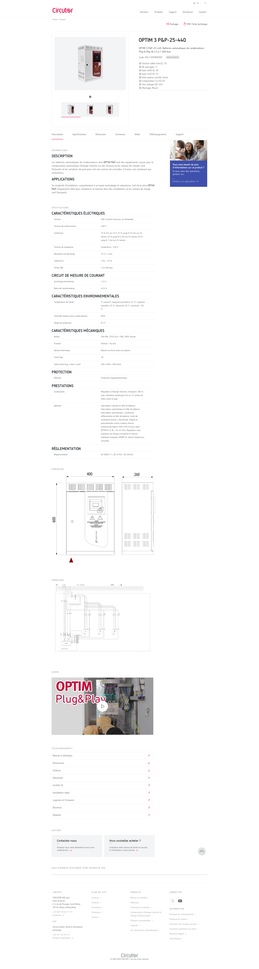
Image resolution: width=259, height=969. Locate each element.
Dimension (101, 134)
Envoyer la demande (62, 938)
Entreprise (188, 12)
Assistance (96, 908)
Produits (159, 12)
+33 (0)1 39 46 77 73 (62, 912)
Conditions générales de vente (182, 929)
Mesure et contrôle (138, 898)
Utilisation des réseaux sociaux (183, 924)
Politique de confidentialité (181, 914)
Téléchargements (157, 134)
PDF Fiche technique (196, 24)
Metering (134, 903)
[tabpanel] (71, 109)
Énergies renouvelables (140, 921)
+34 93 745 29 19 (61, 935)
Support (173, 12)
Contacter (57, 915)
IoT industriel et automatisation (144, 930)
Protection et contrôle (140, 908)
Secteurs (144, 12)
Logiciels (134, 925)
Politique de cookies (178, 919)
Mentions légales (177, 934)
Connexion (120, 134)
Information (57, 134)
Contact (202, 12)
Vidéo (137, 134)
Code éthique (175, 939)
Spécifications (79, 134)
